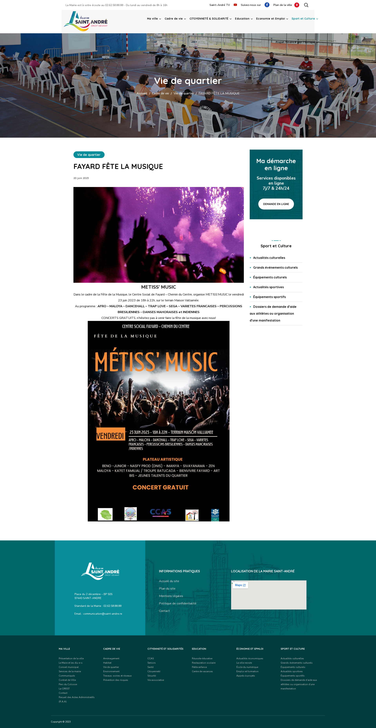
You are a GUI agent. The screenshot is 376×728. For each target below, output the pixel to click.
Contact (164, 611)
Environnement (111, 671)
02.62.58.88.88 (114, 5)
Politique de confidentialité (177, 603)
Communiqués (67, 675)
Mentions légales (171, 596)
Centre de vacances (202, 671)
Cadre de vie (160, 93)
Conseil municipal (69, 667)
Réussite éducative (202, 658)
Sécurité (151, 675)
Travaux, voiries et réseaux (117, 675)
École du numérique (247, 667)
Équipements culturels (270, 277)
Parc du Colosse (68, 684)
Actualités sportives (268, 287)
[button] (306, 5)
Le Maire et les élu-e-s (70, 662)
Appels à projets (245, 675)
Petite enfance (199, 667)
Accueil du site (169, 581)
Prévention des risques (115, 680)
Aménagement (111, 658)
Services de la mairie (70, 671)
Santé (150, 667)
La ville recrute (244, 662)
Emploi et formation (247, 671)
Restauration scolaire (203, 662)
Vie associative (155, 680)
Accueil (141, 93)
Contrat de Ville (67, 680)
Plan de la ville (283, 5)
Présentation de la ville (71, 658)
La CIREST (64, 688)
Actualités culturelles (269, 258)
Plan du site (167, 588)
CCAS (150, 658)
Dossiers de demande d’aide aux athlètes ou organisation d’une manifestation (273, 313)
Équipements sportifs (269, 297)
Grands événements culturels (275, 267)
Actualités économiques (249, 658)
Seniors (151, 662)
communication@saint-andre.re (102, 614)
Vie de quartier (184, 93)
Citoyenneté (153, 671)
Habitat (107, 662)
